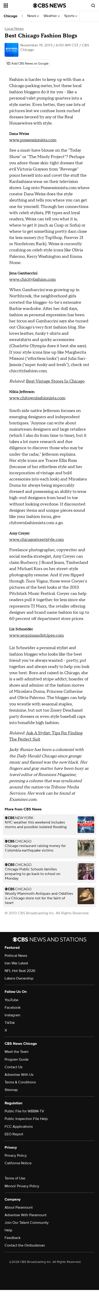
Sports (69, 16)
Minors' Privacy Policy (22, 1186)
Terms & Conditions (20, 1082)
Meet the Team (17, 1052)
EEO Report (14, 1134)
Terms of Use (15, 1178)
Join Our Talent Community (27, 1222)
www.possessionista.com (32, 140)
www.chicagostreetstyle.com (36, 539)
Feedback (12, 1238)
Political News (16, 955)
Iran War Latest (16, 963)
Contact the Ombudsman (25, 1245)
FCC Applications (19, 1126)
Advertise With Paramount (26, 1215)
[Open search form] (93, 5)
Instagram (12, 1015)
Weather (51, 16)
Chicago (10, 16)
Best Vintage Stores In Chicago (55, 381)
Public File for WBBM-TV (24, 1111)
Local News (14, 29)
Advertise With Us (19, 1075)
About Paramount (19, 1207)
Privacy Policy (16, 1155)
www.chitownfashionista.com (37, 398)
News (32, 16)
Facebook (12, 1007)
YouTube (11, 1000)
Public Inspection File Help (26, 1119)
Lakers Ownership (19, 978)
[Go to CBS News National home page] (49, 5)
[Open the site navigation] (18, 5)
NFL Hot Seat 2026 (20, 971)
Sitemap (11, 1090)
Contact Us (13, 1067)
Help (8, 1230)
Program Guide (17, 1059)
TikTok (10, 1023)
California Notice (18, 1163)
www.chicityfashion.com (32, 279)
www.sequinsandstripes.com (36, 635)
